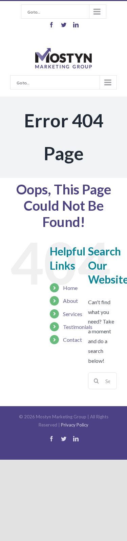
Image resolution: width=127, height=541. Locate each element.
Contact (72, 339)
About (70, 300)
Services (72, 314)
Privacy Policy (74, 425)
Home (70, 288)
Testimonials (77, 327)
